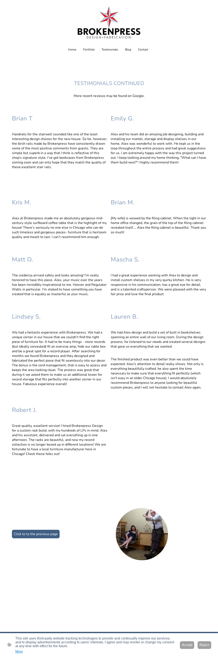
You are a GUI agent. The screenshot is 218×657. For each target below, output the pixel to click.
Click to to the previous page (36, 534)
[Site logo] (109, 23)
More (19, 651)
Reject (204, 645)
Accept (187, 645)
